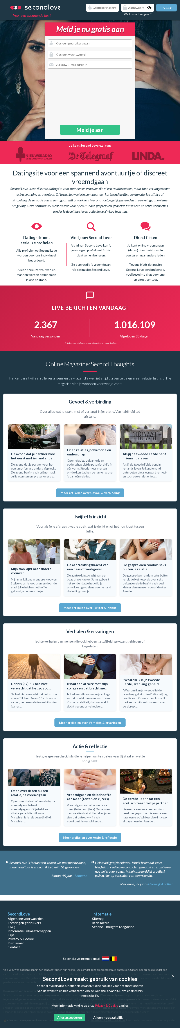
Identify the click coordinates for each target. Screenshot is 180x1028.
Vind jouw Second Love (36, 237)
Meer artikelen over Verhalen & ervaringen (90, 722)
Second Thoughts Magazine (113, 927)
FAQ (11, 927)
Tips (11, 935)
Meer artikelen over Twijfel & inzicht (90, 608)
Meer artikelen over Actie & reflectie (90, 837)
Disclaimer (16, 943)
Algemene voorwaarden (25, 918)
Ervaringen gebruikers (24, 923)
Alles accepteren (69, 1017)
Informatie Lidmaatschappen (29, 931)
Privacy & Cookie (21, 939)
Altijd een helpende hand (145, 240)
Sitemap (98, 918)
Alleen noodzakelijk (108, 1017)
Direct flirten (91, 237)
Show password (149, 8)
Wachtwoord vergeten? (137, 14)
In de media (100, 923)
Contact (14, 947)
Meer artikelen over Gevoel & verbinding (90, 493)
